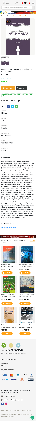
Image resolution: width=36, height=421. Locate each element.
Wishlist (20, 3)
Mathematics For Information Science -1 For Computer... (8, 326)
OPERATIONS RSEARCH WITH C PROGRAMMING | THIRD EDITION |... (26, 265)
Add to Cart (8, 273)
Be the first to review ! (8, 227)
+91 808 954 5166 (9, 396)
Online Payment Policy (26, 410)
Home (3, 16)
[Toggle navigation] (33, 3)
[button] (32, 42)
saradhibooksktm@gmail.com (13, 400)
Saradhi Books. (16, 414)
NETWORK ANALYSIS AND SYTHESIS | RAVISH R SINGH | (8, 296)
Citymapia (11, 416)
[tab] (5, 343)
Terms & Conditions (14, 410)
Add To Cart (9, 88)
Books (9, 16)
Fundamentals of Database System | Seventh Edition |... (25, 326)
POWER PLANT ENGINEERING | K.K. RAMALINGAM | (7, 265)
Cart (28, 3)
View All (32, 241)
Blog (7, 410)
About (3, 410)
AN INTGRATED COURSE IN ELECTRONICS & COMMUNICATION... (26, 296)
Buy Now (22, 88)
